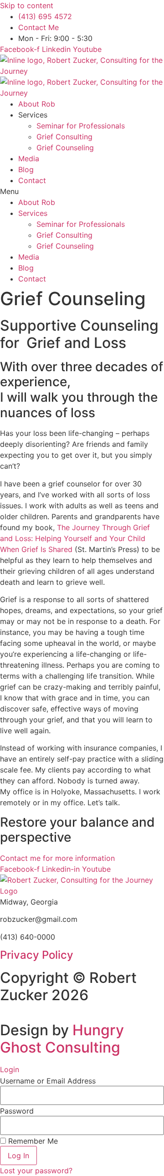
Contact (32, 180)
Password (17, 1111)
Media (28, 158)
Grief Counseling (65, 147)
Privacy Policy (36, 954)
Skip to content (26, 5)
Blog (26, 169)
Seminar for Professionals (80, 125)
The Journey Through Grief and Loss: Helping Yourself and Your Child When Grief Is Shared (75, 538)
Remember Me (32, 1141)
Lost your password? (36, 1170)
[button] (82, 191)
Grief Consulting (64, 136)
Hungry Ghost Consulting (62, 1038)
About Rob (36, 103)
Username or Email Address (48, 1080)
